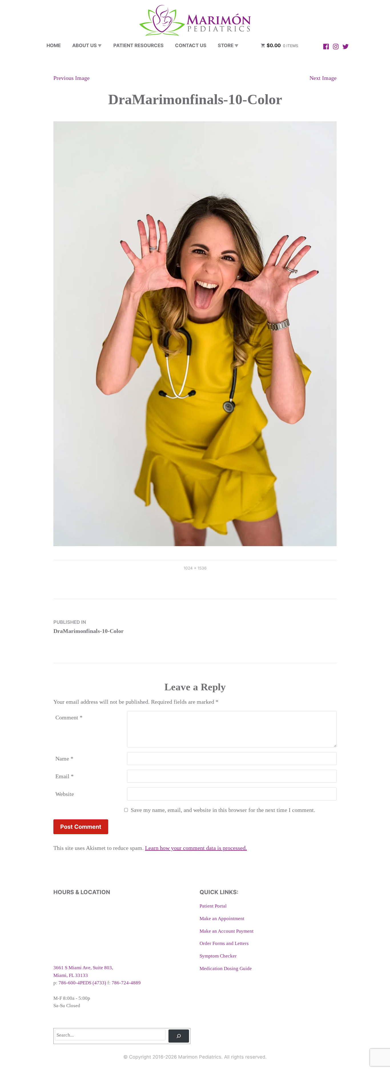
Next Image (323, 78)
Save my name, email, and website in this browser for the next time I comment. (223, 810)
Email (64, 776)
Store (226, 45)
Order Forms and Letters (224, 943)
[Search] (178, 1036)
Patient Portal (213, 906)
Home (54, 45)
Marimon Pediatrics (199, 1057)
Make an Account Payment (227, 931)
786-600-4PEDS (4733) (82, 982)
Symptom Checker (218, 956)
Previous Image (71, 78)
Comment (69, 717)
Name (64, 758)
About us (84, 45)
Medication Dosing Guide (226, 968)
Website (64, 794)
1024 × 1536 (195, 568)
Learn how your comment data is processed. (196, 848)
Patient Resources (138, 45)
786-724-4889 (126, 982)
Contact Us (190, 45)
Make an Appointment (222, 918)
